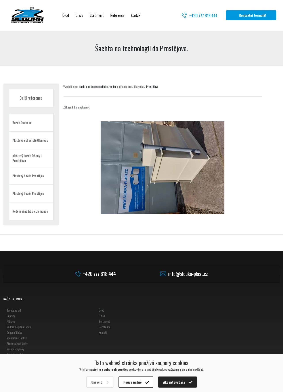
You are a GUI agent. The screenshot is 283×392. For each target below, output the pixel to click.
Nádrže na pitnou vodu (19, 327)
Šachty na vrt (14, 310)
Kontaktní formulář (252, 15)
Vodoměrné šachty (17, 338)
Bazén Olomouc (22, 122)
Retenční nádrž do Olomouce (30, 211)
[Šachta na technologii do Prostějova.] (162, 167)
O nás (79, 15)
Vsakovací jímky (15, 349)
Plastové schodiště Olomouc (30, 140)
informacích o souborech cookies (105, 369)
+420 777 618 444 (203, 15)
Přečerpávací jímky (17, 343)
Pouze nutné (132, 382)
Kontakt (136, 15)
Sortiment (97, 15)
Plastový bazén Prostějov (28, 175)
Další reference (31, 98)
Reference (117, 15)
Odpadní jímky (14, 332)
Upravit (96, 382)
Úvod (65, 15)
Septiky (11, 316)
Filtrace (11, 321)
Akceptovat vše (174, 382)
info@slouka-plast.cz (188, 274)
